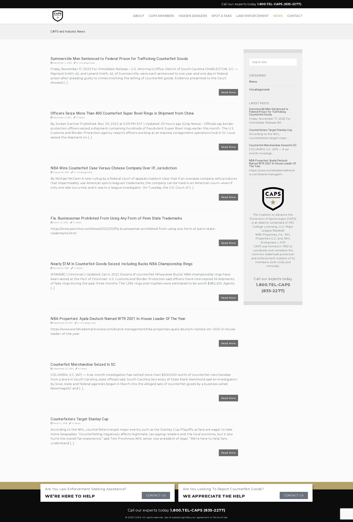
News (82, 117)
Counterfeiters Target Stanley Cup (79, 419)
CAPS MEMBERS (161, 16)
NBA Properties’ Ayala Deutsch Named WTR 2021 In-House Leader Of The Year (118, 318)
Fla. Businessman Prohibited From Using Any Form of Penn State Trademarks (116, 218)
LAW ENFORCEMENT (252, 16)
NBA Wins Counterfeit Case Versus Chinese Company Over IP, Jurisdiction (114, 168)
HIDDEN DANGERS (193, 16)
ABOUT (138, 16)
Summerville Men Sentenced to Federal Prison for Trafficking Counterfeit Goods (119, 58)
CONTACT (294, 16)
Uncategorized (87, 63)
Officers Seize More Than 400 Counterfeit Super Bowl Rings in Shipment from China (122, 113)
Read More (228, 92)
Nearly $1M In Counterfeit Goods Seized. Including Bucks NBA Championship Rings (121, 264)
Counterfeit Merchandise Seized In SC (83, 364)
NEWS (278, 16)
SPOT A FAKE (221, 16)
